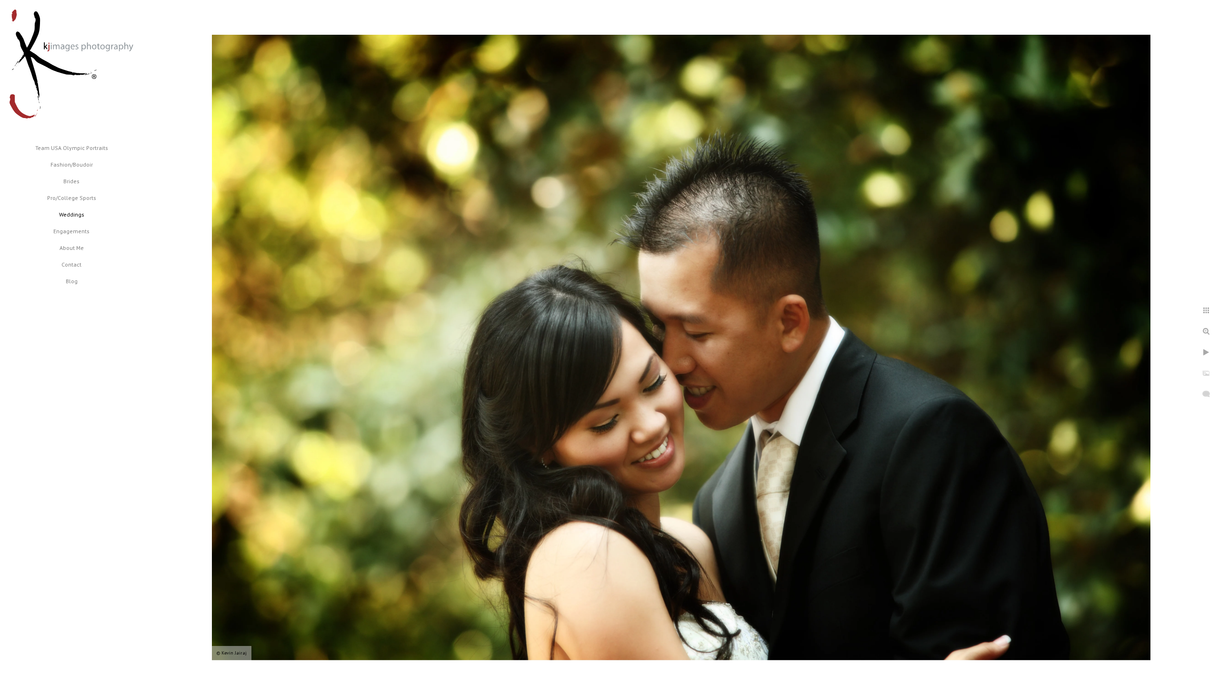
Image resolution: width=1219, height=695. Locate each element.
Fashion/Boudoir (71, 164)
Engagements (71, 231)
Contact (71, 264)
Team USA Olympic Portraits (71, 147)
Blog (72, 281)
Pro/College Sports (71, 197)
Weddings (71, 214)
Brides (71, 181)
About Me (72, 247)
